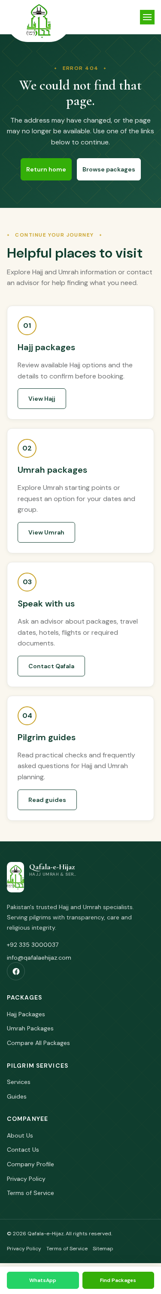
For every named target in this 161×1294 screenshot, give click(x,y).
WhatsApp (42, 1280)
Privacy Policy (26, 1179)
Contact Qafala (51, 666)
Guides (17, 1096)
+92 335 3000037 (32, 945)
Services (18, 1082)
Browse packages (108, 169)
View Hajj (41, 398)
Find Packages (118, 1280)
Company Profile (30, 1164)
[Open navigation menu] (147, 17)
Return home (46, 169)
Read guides (47, 800)
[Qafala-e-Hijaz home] (38, 21)
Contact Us (23, 1149)
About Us (20, 1135)
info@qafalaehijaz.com (39, 957)
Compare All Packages (38, 1043)
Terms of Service (30, 1193)
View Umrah (46, 532)
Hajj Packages (26, 1014)
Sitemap (103, 1248)
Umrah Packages (30, 1028)
